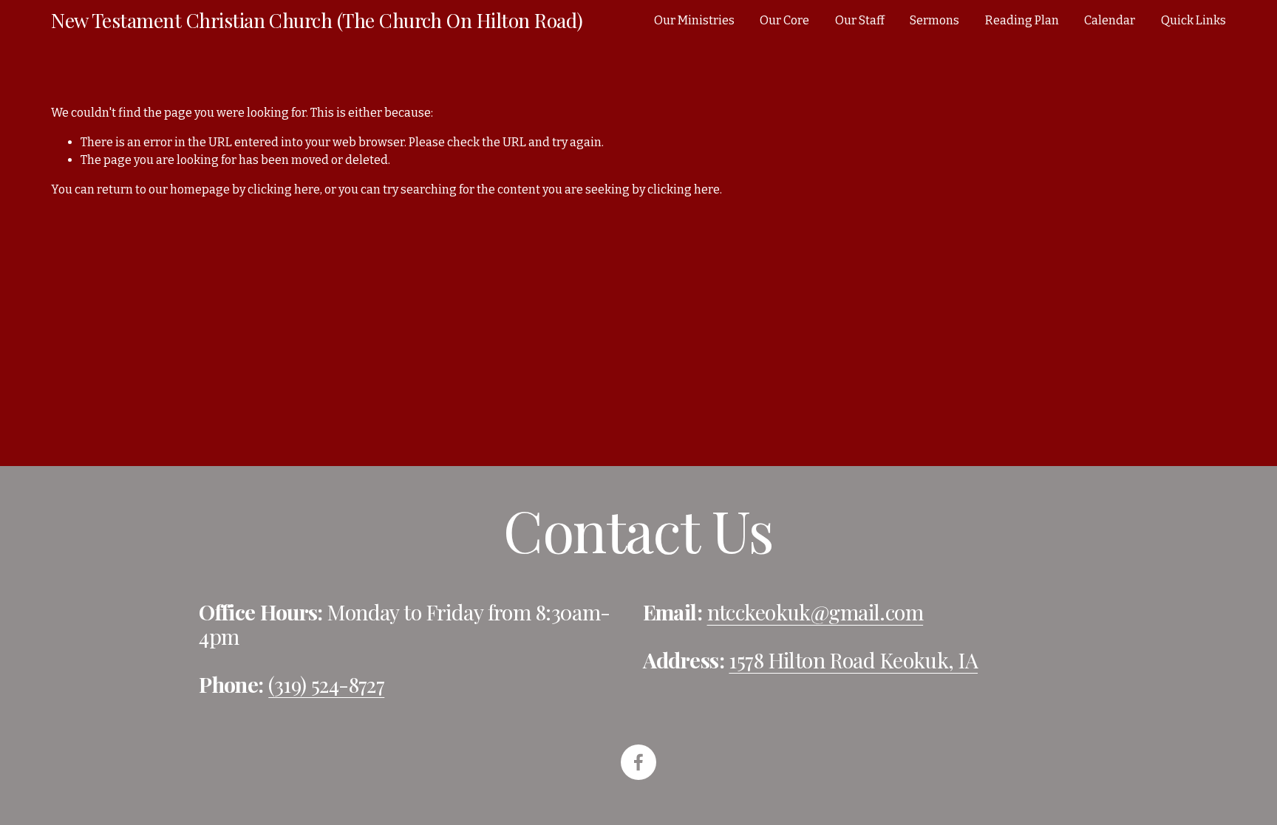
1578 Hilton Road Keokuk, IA (853, 660)
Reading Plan (1022, 20)
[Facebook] (638, 762)
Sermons (934, 20)
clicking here (284, 189)
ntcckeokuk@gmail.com (815, 612)
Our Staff (860, 20)
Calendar (1109, 20)
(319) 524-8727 (326, 684)
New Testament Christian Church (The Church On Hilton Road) (316, 20)
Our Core (784, 20)
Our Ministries (694, 20)
